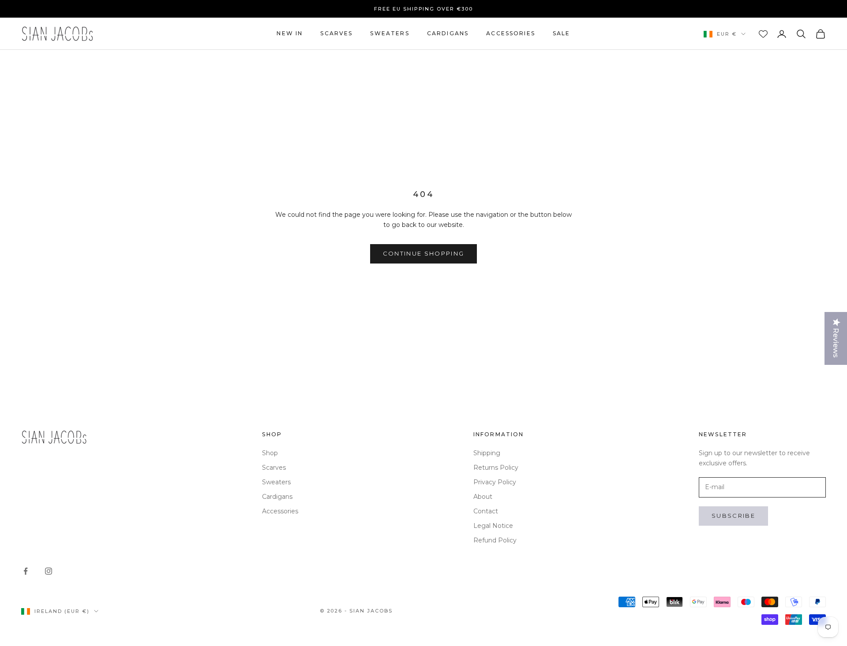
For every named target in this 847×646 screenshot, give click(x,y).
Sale (561, 33)
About (482, 497)
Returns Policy (495, 468)
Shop (270, 453)
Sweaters (389, 33)
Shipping (486, 453)
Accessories (510, 33)
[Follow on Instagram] (48, 571)
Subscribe (733, 515)
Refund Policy (495, 540)
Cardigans (447, 33)
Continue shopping (424, 253)
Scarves (336, 33)
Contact (485, 511)
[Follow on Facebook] (25, 571)
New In (290, 33)
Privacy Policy (494, 482)
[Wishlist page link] (763, 34)
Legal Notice (493, 526)
